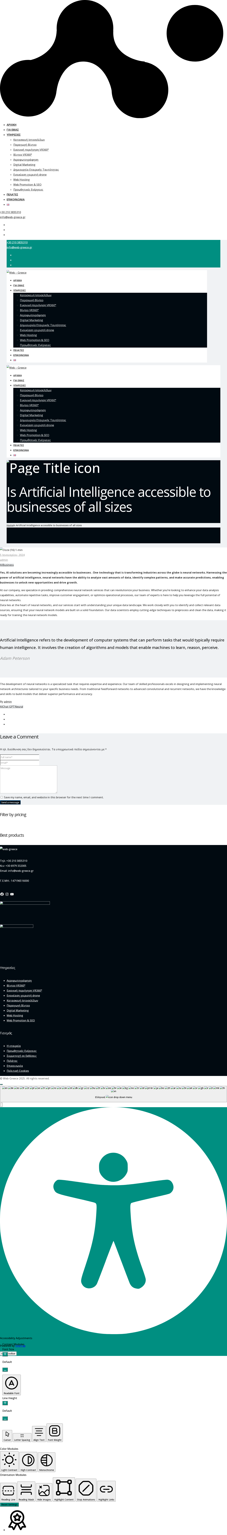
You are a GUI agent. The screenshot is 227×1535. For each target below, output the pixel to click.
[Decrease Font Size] (5, 1370)
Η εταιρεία (14, 1046)
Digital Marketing (24, 164)
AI (1, 565)
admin (4, 560)
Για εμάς (13, 130)
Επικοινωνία (16, 199)
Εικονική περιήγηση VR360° (31, 150)
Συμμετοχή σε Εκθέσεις (22, 1056)
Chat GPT (8, 706)
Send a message (10, 802)
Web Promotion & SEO (27, 184)
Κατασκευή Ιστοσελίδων (29, 140)
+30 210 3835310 (10, 212)
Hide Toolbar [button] (8, 1353)
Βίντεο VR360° (22, 155)
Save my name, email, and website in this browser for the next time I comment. (54, 797)
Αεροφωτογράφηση (25, 159)
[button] (1, 1105)
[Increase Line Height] (5, 1403)
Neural (19, 706)
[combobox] (113, 1094)
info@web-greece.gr (12, 217)
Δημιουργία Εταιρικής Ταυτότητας (36, 169)
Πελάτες (12, 194)
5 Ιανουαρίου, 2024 (12, 555)
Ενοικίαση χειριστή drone (30, 174)
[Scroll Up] (1, 1084)
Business (8, 565)
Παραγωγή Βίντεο (25, 145)
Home (10, 525)
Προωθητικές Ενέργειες (28, 189)
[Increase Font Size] (5, 1354)
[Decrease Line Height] (5, 1418)
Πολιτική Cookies (18, 1071)
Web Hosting (21, 179)
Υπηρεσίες (14, 135)
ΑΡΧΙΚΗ (11, 125)
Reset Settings (9, 1504)
